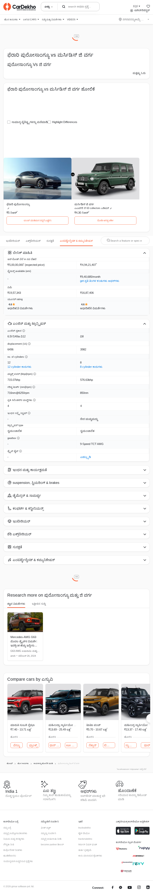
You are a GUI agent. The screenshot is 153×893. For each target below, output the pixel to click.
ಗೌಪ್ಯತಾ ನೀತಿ (8, 844)
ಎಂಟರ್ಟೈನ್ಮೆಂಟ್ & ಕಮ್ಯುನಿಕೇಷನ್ (76, 240)
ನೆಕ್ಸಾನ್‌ (92, 745)
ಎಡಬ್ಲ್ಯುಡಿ (85, 457)
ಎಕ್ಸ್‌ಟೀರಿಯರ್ (33, 240)
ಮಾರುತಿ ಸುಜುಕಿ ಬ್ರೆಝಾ (22, 725)
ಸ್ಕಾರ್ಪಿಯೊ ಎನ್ (130, 745)
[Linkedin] (148, 887)
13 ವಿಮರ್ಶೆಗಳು (24, 308)
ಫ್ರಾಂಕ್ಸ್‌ (33, 745)
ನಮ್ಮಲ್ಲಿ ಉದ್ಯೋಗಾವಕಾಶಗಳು (15, 833)
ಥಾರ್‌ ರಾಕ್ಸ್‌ (55, 745)
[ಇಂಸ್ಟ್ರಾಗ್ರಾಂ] (139, 887)
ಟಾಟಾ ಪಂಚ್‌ (93, 725)
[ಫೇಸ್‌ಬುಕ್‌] (112, 887)
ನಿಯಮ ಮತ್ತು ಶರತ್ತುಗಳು (13, 839)
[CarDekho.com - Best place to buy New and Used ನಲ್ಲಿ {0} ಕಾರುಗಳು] (19, 7)
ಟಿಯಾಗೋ (109, 745)
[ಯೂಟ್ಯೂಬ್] (130, 887)
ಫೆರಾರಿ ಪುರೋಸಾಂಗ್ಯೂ (18, 204)
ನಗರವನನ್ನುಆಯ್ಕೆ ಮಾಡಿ (134, 19)
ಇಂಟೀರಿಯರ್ (13, 240)
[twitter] (120, 887)
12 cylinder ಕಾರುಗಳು (19, 366)
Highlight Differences (64, 122)
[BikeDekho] (121, 848)
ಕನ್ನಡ (135, 6)
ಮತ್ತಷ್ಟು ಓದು (139, 73)
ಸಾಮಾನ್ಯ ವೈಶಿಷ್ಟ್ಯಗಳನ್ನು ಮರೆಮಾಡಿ (30, 122)
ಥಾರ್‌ (147, 745)
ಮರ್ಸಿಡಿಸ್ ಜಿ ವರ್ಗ (84, 204)
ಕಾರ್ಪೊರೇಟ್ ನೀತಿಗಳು (12, 850)
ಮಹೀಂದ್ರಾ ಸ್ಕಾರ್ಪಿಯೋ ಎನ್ (63, 725)
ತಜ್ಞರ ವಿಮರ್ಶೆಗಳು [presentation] (16, 603)
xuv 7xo (71, 745)
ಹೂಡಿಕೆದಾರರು (9, 855)
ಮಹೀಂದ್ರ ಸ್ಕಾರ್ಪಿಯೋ (136, 725)
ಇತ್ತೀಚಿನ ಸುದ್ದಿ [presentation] (39, 603)
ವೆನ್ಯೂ (16, 745)
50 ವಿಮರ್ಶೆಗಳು (97, 308)
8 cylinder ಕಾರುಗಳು (91, 366)
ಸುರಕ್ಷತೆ (50, 240)
